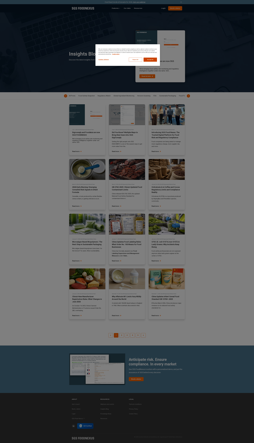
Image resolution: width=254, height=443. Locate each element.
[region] (127, 55)
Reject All (135, 59)
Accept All (150, 59)
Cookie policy (115, 54)
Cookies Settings (103, 59)
